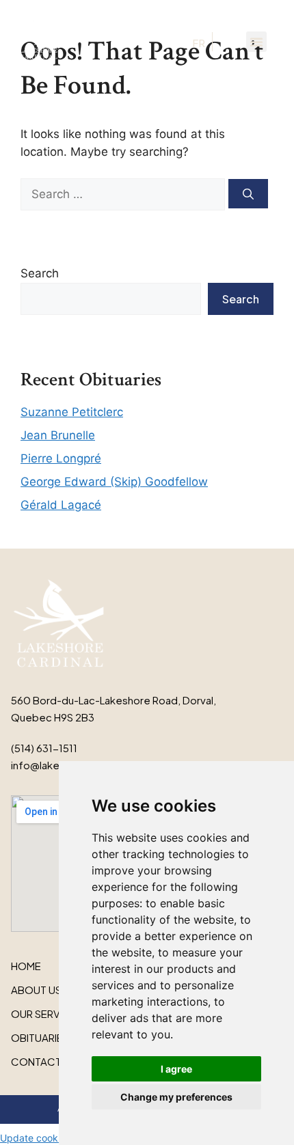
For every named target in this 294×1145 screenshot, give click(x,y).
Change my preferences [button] (176, 1097)
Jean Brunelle (58, 435)
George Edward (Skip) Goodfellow (114, 481)
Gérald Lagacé (61, 505)
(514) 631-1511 (44, 747)
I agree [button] (176, 1069)
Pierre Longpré (61, 458)
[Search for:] (124, 194)
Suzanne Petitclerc (72, 412)
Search (40, 273)
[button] (256, 41)
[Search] (248, 193)
